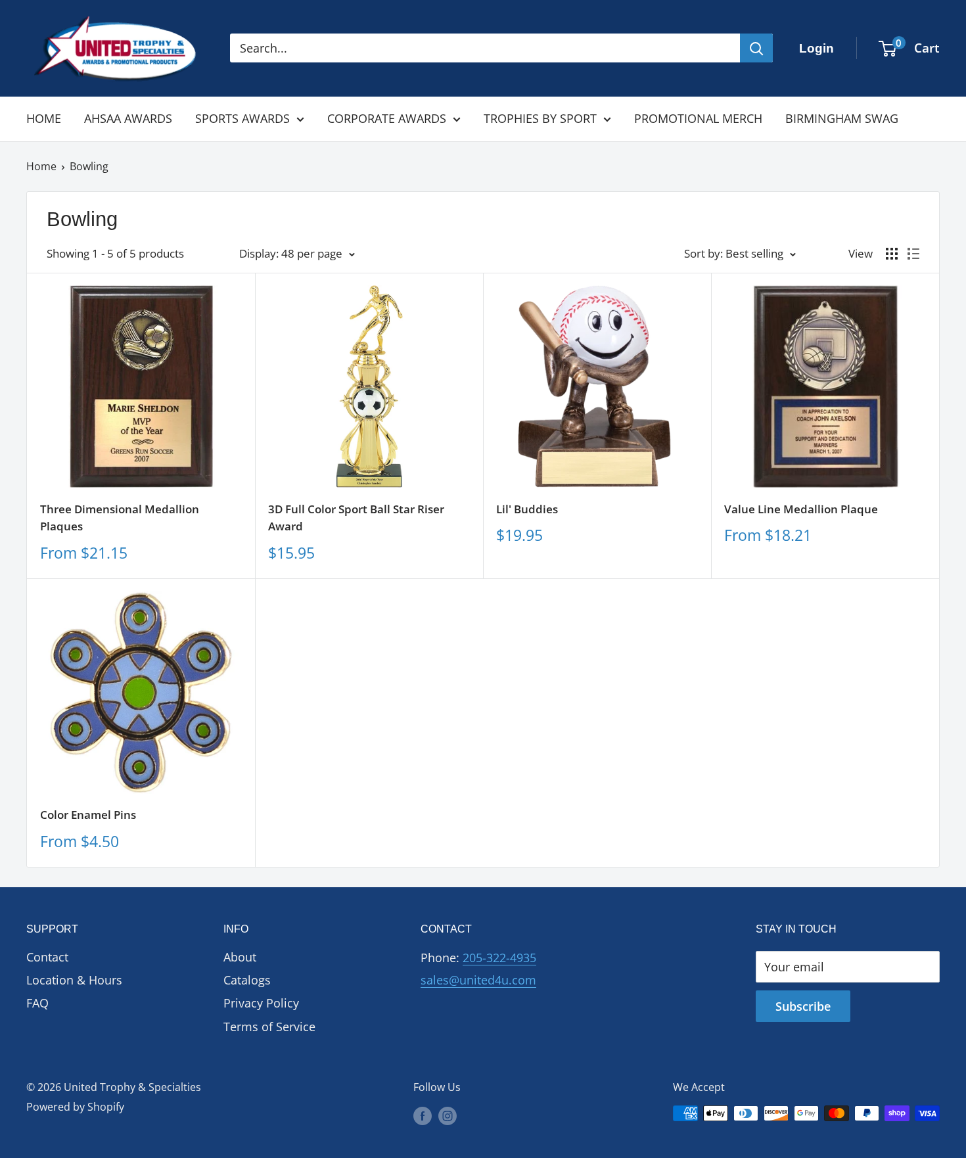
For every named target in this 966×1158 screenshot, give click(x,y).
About (239, 957)
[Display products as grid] (892, 254)
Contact (47, 957)
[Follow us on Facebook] (422, 1115)
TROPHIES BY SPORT (540, 118)
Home (41, 166)
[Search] (756, 48)
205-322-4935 (499, 957)
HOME (43, 118)
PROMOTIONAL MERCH (698, 118)
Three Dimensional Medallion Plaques (119, 517)
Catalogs (247, 980)
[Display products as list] (913, 254)
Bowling (89, 166)
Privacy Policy (261, 1003)
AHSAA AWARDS (128, 118)
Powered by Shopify (75, 1107)
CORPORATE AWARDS (386, 118)
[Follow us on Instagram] (447, 1115)
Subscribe (803, 1006)
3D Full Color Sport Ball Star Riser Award (356, 517)
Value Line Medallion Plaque (801, 509)
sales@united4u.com (478, 980)
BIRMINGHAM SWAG (841, 118)
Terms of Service (269, 1026)
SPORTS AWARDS (242, 118)
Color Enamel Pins (88, 814)
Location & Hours (74, 980)
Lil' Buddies (527, 509)
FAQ (37, 1003)
